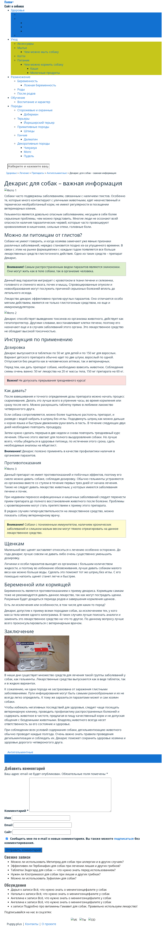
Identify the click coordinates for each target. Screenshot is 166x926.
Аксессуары (25, 43)
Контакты (31, 924)
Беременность (27, 81)
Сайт (8, 832)
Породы (16, 106)
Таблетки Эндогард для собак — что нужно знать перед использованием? (63, 870)
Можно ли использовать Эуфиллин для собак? (43, 878)
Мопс (27, 152)
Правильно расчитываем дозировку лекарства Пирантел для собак (53, 756)
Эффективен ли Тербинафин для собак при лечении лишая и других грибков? (65, 866)
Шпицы (29, 131)
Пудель (29, 156)
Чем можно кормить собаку (43, 64)
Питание (23, 60)
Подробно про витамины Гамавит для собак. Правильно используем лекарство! (80, 906)
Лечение (23, 19)
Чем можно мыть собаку (41, 52)
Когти (21, 56)
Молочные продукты (45, 73)
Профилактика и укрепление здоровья (44, 35)
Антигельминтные (20, 752)
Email (8, 825)
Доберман (31, 114)
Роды (21, 89)
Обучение (18, 98)
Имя (7, 818)
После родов (26, 93)
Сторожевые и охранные (35, 110)
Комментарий (16, 811)
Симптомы (31, 27)
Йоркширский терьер (39, 123)
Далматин (31, 139)
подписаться (124, 839)
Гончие (22, 135)
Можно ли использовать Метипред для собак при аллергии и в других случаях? (67, 862)
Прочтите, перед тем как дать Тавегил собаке (38, 760)
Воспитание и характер (33, 102)
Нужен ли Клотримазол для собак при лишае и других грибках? (56, 874)
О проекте (49, 924)
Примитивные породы (33, 127)
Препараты (32, 23)
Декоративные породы (33, 143)
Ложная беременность (40, 85)
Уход (14, 39)
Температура (33, 31)
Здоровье (17, 10)
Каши (34, 68)
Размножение (20, 77)
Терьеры (23, 118)
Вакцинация (26, 14)
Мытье (22, 48)
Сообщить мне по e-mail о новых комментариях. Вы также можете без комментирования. (72, 841)
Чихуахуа (30, 148)
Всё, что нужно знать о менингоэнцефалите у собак (70, 890)
